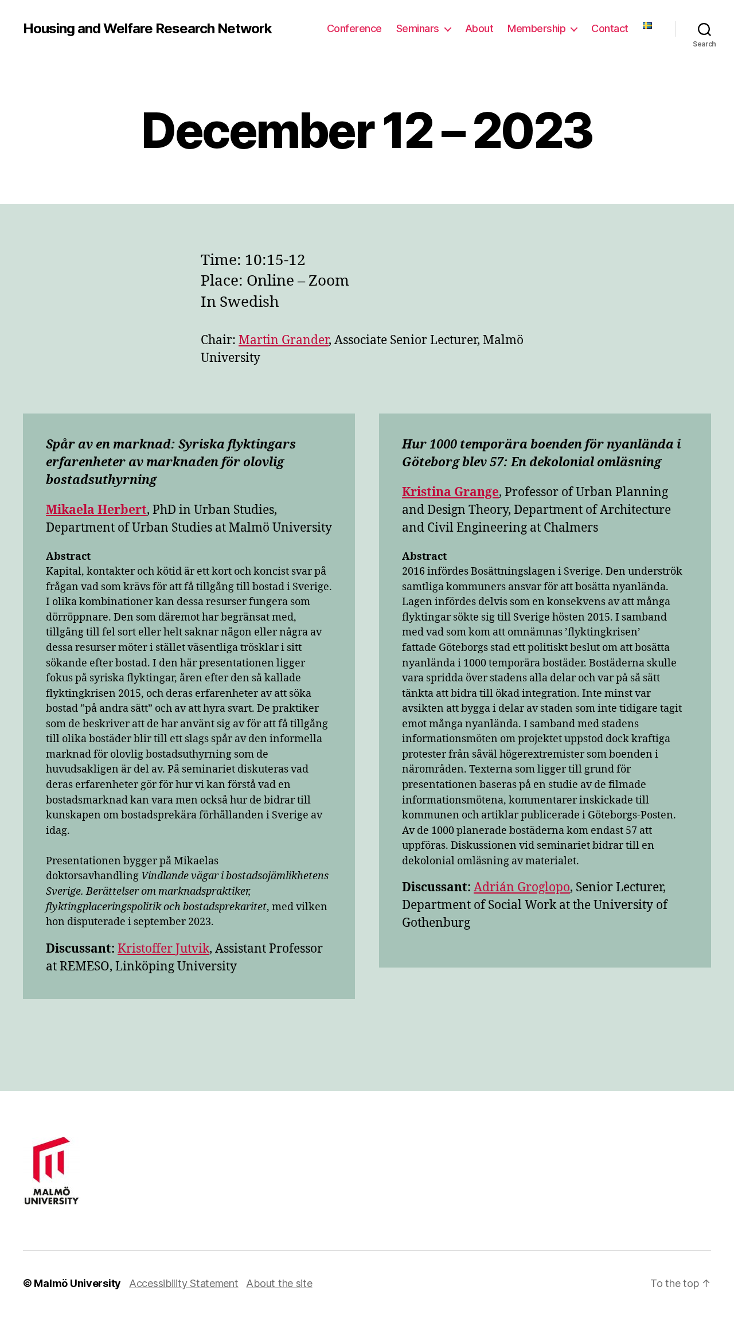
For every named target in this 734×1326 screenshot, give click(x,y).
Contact (609, 28)
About (479, 28)
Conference (354, 28)
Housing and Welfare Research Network (147, 29)
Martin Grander (284, 340)
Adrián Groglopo (522, 887)
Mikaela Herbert (96, 510)
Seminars (417, 28)
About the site (279, 1283)
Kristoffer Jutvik (163, 949)
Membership (536, 28)
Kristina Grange (450, 492)
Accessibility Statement (184, 1283)
